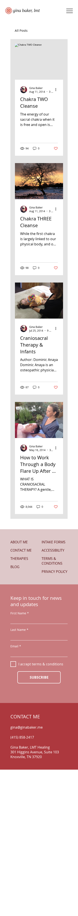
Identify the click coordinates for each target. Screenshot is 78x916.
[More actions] (57, 89)
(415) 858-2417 (22, 737)
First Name (18, 613)
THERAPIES (19, 558)
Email (14, 646)
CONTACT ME (21, 550)
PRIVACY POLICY (54, 571)
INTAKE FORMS (53, 542)
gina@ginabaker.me (26, 727)
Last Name (18, 629)
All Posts (21, 30)
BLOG (15, 566)
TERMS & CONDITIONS (52, 561)
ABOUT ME (19, 542)
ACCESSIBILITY (53, 550)
